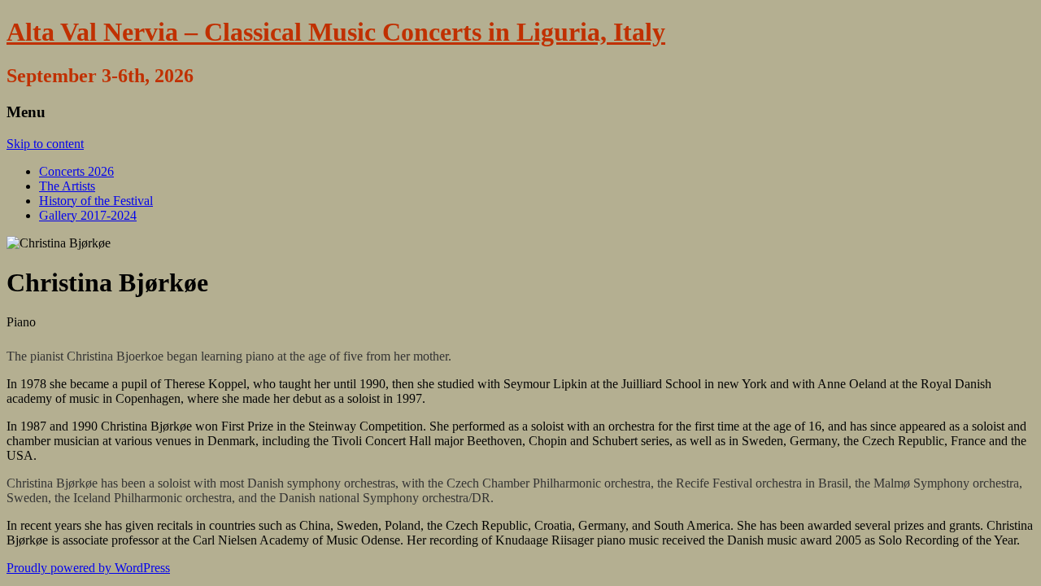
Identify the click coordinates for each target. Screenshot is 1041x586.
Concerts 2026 (76, 171)
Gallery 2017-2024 (88, 215)
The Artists (67, 186)
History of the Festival (96, 201)
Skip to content (45, 144)
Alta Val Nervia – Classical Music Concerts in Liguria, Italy (336, 31)
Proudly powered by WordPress (88, 568)
